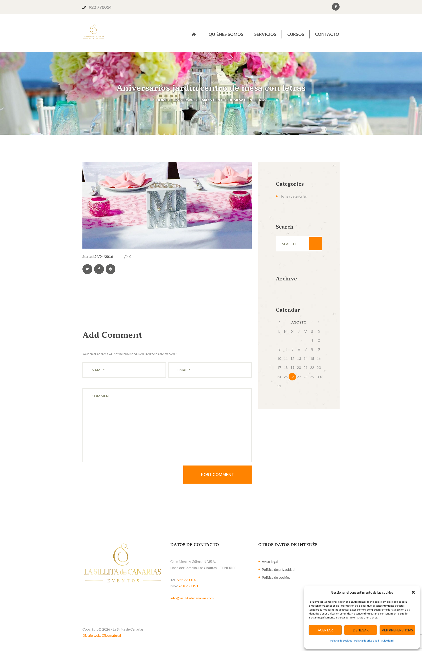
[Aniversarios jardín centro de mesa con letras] (167, 205)
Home (161, 100)
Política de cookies (341, 640)
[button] (413, 592)
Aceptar (325, 630)
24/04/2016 (103, 256)
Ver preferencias (397, 630)
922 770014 (100, 7)
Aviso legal (387, 640)
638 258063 (188, 586)
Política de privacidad (366, 640)
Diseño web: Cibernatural (101, 635)
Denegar (361, 630)
